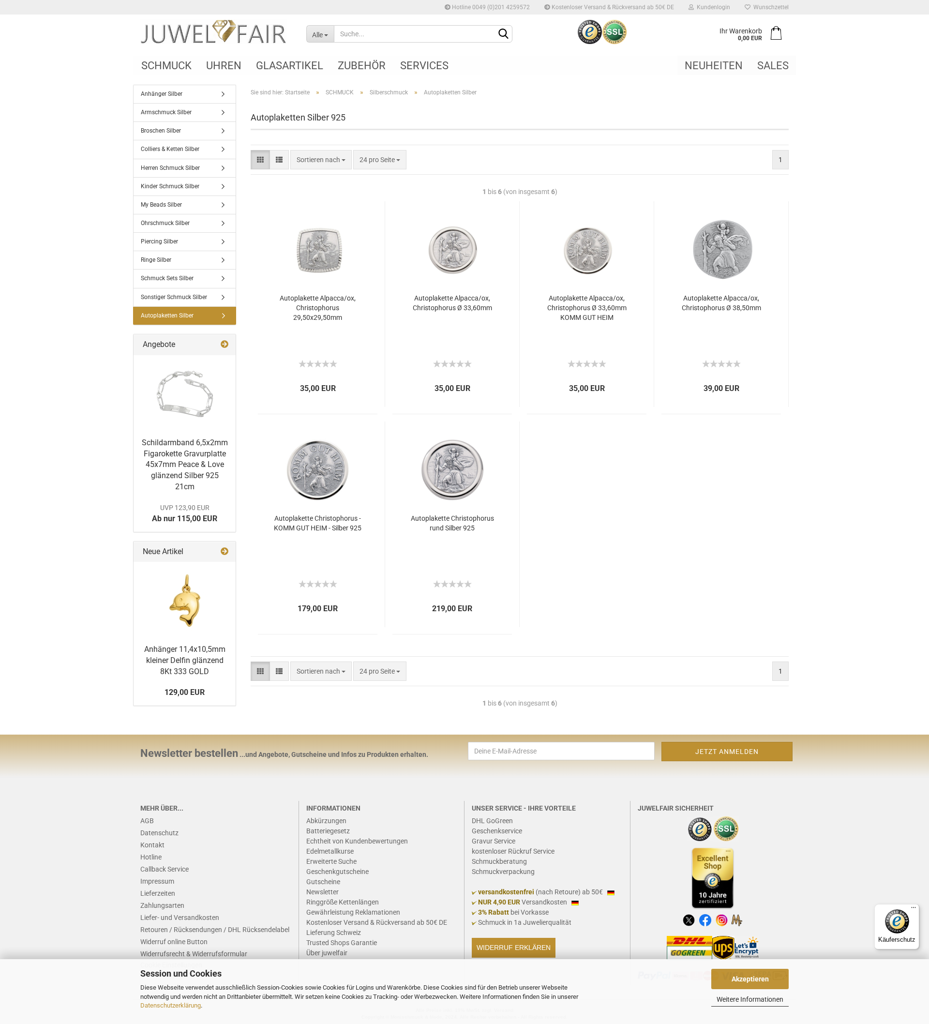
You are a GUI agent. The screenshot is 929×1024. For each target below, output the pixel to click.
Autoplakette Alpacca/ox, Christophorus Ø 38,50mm (721, 303)
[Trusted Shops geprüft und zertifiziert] (700, 828)
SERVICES (424, 66)
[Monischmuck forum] (737, 920)
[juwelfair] (216, 31)
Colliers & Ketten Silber (170, 149)
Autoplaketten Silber (167, 315)
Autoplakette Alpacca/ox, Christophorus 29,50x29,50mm (318, 307)
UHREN (223, 66)
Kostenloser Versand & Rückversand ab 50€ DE (612, 7)
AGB (147, 821)
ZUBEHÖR (362, 66)
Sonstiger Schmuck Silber (174, 297)
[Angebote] (224, 344)
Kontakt (152, 845)
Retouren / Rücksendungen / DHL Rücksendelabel (214, 930)
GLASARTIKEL (289, 66)
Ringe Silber (156, 259)
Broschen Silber (161, 130)
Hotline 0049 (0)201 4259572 (490, 7)
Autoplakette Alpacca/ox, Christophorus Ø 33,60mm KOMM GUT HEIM (587, 307)
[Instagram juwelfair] (722, 920)
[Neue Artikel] (224, 551)
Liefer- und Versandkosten (179, 917)
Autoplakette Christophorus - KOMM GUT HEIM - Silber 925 (317, 523)
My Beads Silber (161, 204)
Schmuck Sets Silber (167, 278)
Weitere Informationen (750, 999)
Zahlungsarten (162, 905)
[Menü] (913, 910)
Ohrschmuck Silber (165, 223)
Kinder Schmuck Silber (170, 186)
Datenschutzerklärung (170, 1005)
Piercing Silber (159, 241)
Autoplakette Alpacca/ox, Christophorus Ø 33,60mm (452, 303)
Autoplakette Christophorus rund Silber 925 (452, 523)
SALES (773, 66)
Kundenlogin (712, 7)
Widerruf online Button (174, 942)
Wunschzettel (769, 7)
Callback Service (164, 869)
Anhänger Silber (161, 93)
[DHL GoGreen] (689, 947)
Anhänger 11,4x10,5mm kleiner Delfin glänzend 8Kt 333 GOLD (184, 660)
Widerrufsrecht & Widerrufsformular (193, 954)
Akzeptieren (750, 979)
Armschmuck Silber (166, 112)
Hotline (151, 857)
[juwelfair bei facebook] (705, 920)
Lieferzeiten (157, 893)
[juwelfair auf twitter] (689, 920)
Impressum (157, 881)
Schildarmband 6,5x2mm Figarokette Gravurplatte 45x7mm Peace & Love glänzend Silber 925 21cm (185, 464)
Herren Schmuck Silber (170, 168)
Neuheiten (714, 66)
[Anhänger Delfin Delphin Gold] (184, 600)
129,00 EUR (185, 692)
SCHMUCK (166, 66)
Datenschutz (159, 833)
